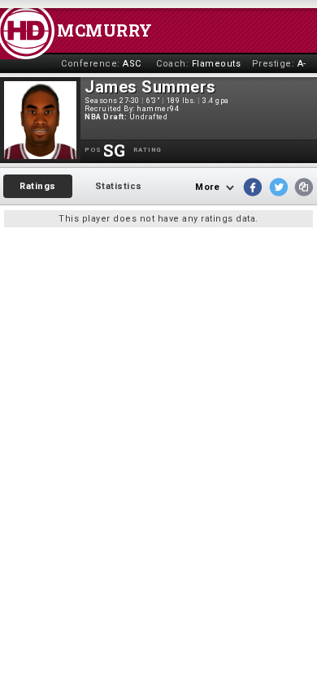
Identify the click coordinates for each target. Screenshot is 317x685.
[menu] (81, 186)
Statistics (118, 186)
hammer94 (158, 109)
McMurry (105, 30)
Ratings (38, 186)
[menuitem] (38, 186)
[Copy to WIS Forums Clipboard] (303, 187)
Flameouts (216, 63)
